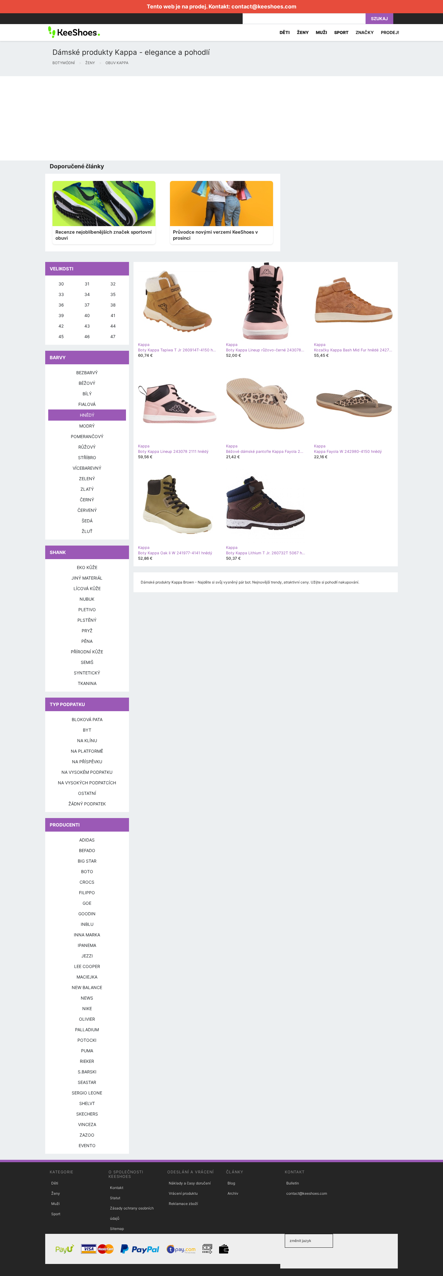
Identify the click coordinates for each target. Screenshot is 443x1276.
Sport (55, 1214)
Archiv (233, 1193)
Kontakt (116, 1187)
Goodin (87, 913)
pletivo (87, 609)
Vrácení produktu (183, 1193)
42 (61, 325)
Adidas (87, 839)
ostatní (87, 793)
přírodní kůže (87, 651)
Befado (87, 850)
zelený (87, 478)
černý (87, 499)
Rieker (87, 1061)
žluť (87, 531)
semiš (87, 662)
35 (113, 294)
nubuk (87, 599)
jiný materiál (86, 577)
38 (113, 304)
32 (112, 283)
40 (87, 315)
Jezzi (87, 955)
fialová (87, 404)
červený (87, 510)
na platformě (87, 751)
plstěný (86, 620)
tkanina (87, 683)
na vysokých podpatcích (87, 782)
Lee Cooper (87, 966)
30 (61, 283)
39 (61, 315)
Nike (87, 1008)
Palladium (87, 1029)
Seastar (87, 1082)
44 (113, 325)
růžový (87, 447)
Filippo (87, 892)
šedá (87, 520)
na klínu (87, 740)
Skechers (87, 1113)
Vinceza (87, 1124)
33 (61, 294)
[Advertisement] (181, 118)
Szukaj (379, 18)
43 (87, 325)
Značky (365, 32)
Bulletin (292, 1183)
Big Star (87, 861)
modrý (87, 425)
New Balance (87, 987)
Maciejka (87, 976)
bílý (87, 393)
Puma (87, 1050)
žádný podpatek (87, 803)
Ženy (55, 1193)
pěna (87, 641)
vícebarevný (87, 468)
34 (87, 294)
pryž (87, 630)
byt (87, 730)
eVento (87, 1145)
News (87, 998)
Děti (54, 1183)
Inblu (87, 924)
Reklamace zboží (183, 1203)
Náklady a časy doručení (190, 1183)
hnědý (87, 415)
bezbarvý (87, 372)
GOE (87, 903)
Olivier (87, 1019)
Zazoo (87, 1135)
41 (113, 315)
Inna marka (87, 934)
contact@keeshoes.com (263, 6)
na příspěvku (87, 761)
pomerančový (87, 436)
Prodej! (390, 32)
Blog (231, 1183)
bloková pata (87, 719)
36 (61, 304)
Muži (55, 1203)
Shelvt (87, 1103)
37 (87, 304)
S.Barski (87, 1071)
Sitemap (117, 1228)
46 (87, 336)
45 (61, 336)
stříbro (87, 457)
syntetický (87, 672)
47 (112, 336)
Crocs (87, 882)
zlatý (87, 489)
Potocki (86, 1040)
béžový (87, 383)
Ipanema (87, 945)
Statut (115, 1198)
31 (87, 283)
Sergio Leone (87, 1092)
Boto (87, 871)
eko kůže (87, 567)
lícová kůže (87, 588)
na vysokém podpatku (86, 772)
